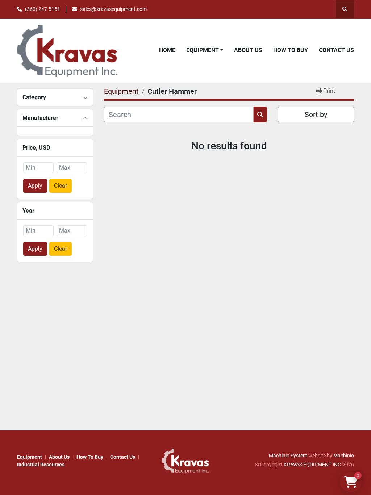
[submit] (260, 114)
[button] (204, 50)
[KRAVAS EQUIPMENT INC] (185, 460)
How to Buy (290, 50)
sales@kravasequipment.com (113, 9)
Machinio (343, 455)
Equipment (202, 50)
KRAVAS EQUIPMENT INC (312, 464)
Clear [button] (60, 185)
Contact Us (336, 50)
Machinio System (288, 455)
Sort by (316, 114)
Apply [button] (35, 185)
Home (167, 50)
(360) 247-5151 (42, 9)
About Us (248, 50)
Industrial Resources (40, 464)
